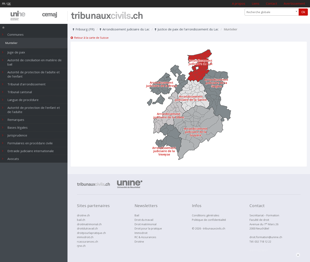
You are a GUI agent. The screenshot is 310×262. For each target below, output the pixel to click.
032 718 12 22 (263, 241)
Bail (137, 215)
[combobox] (272, 12)
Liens (255, 3)
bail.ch (81, 220)
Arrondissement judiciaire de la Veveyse (164, 151)
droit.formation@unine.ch (265, 237)
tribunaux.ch (107, 16)
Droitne (139, 241)
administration (258, 250)
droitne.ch (83, 215)
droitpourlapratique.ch (91, 233)
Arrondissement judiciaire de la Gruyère (196, 132)
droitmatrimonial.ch (89, 224)
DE (9, 3)
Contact (271, 3)
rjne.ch (81, 246)
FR (3, 3)
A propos (238, 3)
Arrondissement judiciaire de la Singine (216, 83)
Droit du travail (144, 220)
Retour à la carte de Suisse (91, 38)
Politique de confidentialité (209, 220)
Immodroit (141, 233)
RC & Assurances (145, 237)
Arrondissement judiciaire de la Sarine (191, 98)
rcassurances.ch (87, 241)
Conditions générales (205, 215)
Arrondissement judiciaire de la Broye (161, 84)
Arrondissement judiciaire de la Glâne (168, 115)
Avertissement (294, 3)
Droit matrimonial (145, 224)
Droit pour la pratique (148, 228)
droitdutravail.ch (87, 228)
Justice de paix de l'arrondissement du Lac (187, 29)
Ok (303, 12)
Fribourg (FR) (84, 29)
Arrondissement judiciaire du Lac (126, 29)
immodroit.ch (85, 237)
